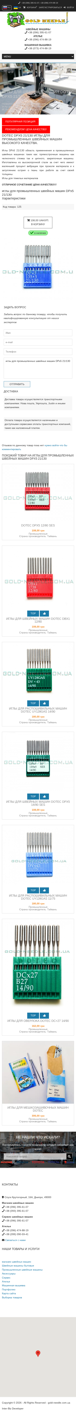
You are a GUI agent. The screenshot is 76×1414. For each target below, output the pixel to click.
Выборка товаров (12, 1297)
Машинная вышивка (13, 1285)
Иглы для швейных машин (18, 107)
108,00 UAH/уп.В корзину (39, 222)
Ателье (6, 1281)
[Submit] (69, 1156)
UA (19, 7)
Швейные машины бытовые (18, 1265)
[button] (38, 1353)
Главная (7, 104)
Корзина (31, 7)
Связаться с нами (15, 1240)
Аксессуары (9, 1273)
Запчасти (54, 104)
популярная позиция (20, 121)
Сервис (6, 1277)
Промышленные (46, 107)
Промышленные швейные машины (22, 1269)
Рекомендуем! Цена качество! (26, 129)
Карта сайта (9, 1293)
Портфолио (8, 1289)
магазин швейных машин (30, 104)
